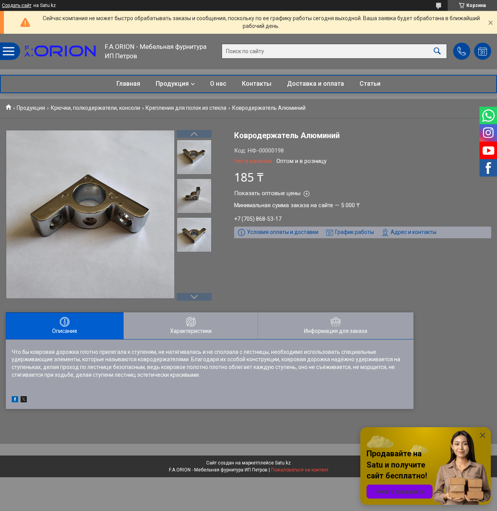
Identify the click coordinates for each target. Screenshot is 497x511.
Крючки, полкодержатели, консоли (95, 108)
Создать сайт (16, 5)
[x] (24, 400)
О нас (218, 83)
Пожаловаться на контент (299, 470)
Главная (128, 83)
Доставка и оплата (315, 83)
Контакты (256, 83)
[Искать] (437, 51)
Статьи (370, 83)
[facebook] (15, 400)
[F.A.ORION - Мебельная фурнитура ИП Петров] (60, 51)
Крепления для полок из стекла (186, 108)
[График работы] (482, 51)
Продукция (172, 83)
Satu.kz (283, 463)
